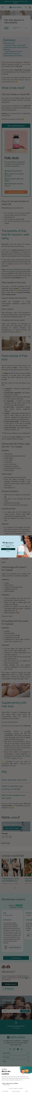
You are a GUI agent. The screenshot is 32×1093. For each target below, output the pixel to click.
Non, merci (8, 551)
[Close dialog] (31, 536)
